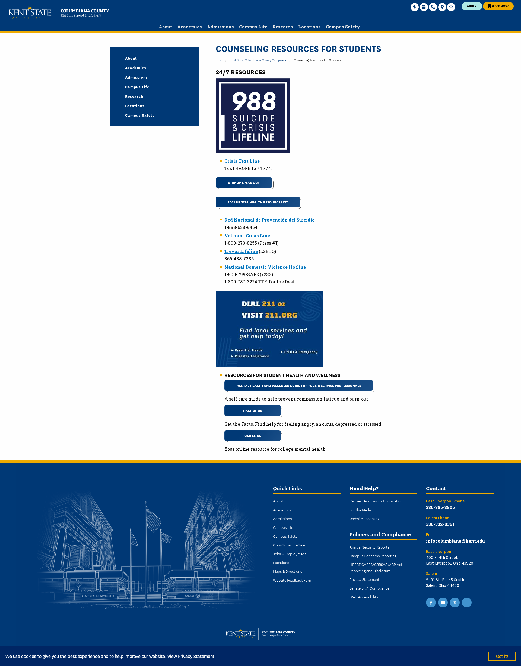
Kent (219, 59)
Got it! (502, 655)
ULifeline (252, 435)
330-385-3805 (440, 507)
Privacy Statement (364, 579)
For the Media (361, 510)
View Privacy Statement (190, 655)
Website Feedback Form (292, 580)
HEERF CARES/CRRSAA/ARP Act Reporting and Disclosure (376, 567)
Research (134, 96)
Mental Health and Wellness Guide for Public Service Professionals (298, 385)
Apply (472, 6)
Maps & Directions (287, 571)
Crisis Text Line (242, 161)
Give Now (500, 6)
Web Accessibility (364, 597)
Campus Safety (140, 115)
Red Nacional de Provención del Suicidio (269, 220)
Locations (135, 105)
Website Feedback (364, 518)
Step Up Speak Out (244, 182)
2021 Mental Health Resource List (258, 202)
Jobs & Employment (289, 554)
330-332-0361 (440, 524)
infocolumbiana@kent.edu (455, 541)
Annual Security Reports (369, 547)
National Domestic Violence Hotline (265, 267)
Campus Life (137, 86)
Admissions (136, 77)
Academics (135, 67)
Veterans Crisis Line (247, 235)
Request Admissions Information (376, 501)
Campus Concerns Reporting (373, 556)
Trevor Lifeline (241, 251)
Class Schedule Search (291, 545)
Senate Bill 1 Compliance (369, 588)
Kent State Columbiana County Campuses (258, 59)
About (131, 58)
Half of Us (252, 410)
